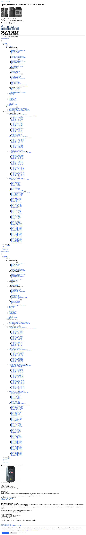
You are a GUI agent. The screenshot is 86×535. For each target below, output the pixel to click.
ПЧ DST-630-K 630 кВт (16, 240)
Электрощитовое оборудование (18, 57)
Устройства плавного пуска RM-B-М (17, 151)
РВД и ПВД (11, 94)
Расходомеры (12, 101)
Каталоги (8, 245)
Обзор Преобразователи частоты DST (20, 179)
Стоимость (5, 248)
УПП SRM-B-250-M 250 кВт (17, 173)
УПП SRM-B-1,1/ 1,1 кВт (17, 118)
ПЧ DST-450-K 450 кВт (16, 236)
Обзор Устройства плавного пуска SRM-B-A (21, 138)
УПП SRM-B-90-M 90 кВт (17, 166)
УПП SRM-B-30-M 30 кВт (17, 160)
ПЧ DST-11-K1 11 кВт (16, 209)
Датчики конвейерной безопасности (19, 86)
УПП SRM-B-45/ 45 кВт (16, 133)
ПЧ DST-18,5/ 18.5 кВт (16, 185)
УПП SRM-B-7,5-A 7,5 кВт (17, 140)
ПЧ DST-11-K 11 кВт (16, 210)
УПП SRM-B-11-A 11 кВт (17, 141)
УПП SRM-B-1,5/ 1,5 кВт (17, 119)
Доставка (5, 246)
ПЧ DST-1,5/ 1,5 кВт (16, 181)
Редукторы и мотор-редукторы (18, 61)
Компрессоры (12, 99)
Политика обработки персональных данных (19, 109)
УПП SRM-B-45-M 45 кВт (17, 162)
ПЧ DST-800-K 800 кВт (16, 243)
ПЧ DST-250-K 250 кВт (16, 230)
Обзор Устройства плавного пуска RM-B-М (21, 152)
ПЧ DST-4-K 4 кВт (15, 201)
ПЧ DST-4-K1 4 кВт (15, 200)
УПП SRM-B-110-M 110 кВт (17, 167)
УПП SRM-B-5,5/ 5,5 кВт (17, 123)
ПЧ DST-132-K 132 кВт (16, 224)
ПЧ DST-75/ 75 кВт (15, 189)
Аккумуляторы (14, 72)
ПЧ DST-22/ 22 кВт (15, 187)
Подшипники (14, 67)
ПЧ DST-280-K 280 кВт (16, 232)
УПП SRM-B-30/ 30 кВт (16, 130)
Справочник (9, 105)
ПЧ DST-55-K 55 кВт (16, 220)
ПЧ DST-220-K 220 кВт (16, 229)
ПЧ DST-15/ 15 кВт (15, 184)
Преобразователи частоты (17, 60)
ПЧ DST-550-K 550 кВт (16, 239)
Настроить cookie (22, 532)
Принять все (5, 532)
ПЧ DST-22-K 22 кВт (16, 215)
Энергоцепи (11, 103)
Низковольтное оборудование (18, 50)
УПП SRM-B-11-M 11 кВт (17, 156)
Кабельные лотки (15, 52)
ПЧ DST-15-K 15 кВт (16, 212)
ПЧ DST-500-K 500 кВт (16, 238)
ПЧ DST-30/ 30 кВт (15, 188)
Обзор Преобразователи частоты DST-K (20, 192)
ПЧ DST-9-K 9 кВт (15, 207)
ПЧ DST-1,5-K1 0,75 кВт (17, 195)
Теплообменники (13, 98)
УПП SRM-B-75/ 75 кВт (16, 135)
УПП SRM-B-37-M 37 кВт (17, 161)
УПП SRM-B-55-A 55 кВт (17, 150)
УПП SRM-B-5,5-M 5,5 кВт (17, 154)
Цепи (12, 79)
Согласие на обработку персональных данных (19, 110)
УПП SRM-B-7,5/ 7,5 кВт (17, 124)
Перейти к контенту (5, 1)
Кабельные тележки (15, 88)
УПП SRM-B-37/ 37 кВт (16, 131)
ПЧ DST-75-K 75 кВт (16, 221)
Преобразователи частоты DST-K (16, 190)
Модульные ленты (15, 77)
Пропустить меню (5, 38)
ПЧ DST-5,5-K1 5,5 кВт (16, 203)
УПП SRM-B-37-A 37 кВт (17, 147)
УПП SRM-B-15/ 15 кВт (16, 126)
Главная (5, 43)
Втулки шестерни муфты (17, 66)
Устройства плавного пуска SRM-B (17, 114)
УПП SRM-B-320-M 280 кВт (17, 175)
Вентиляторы (12, 97)
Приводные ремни (15, 82)
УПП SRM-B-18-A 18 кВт (17, 144)
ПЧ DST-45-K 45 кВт (16, 218)
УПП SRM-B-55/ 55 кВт (16, 134)
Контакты (5, 249)
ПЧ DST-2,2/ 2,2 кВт (16, 182)
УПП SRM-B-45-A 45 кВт (17, 148)
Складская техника (13, 104)
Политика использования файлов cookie (18, 108)
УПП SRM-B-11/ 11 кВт (16, 125)
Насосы (10, 95)
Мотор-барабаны (15, 81)
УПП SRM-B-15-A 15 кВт (17, 142)
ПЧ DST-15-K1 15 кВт (16, 211)
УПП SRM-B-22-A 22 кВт (17, 145)
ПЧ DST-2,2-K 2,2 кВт (16, 199)
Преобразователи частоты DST (16, 178)
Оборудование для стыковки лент (19, 84)
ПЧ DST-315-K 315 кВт (16, 233)
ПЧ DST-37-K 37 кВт (16, 217)
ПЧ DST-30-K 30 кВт (16, 216)
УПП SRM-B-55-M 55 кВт (17, 163)
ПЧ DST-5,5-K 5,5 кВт (16, 204)
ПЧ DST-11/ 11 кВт (15, 183)
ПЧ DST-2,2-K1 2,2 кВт (16, 198)
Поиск (16, 36)
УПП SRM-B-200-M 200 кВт (17, 172)
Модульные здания (13, 100)
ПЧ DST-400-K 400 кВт (16, 235)
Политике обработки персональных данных (31, 529)
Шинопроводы (12, 93)
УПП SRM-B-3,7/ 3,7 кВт (17, 122)
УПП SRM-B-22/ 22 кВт (16, 129)
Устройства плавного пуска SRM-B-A (17, 136)
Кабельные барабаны (16, 91)
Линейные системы (15, 62)
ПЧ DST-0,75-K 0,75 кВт (17, 194)
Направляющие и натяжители (18, 78)
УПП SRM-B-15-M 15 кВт (17, 157)
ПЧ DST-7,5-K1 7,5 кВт (16, 205)
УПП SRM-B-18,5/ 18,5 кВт (17, 128)
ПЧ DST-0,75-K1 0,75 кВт (17, 193)
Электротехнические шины (17, 56)
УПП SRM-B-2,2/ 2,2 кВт (17, 120)
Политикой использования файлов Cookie (16, 528)
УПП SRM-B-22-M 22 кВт (17, 158)
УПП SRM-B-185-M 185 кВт (17, 170)
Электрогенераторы (15, 71)
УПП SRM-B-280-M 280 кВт (17, 174)
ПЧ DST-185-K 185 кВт (16, 227)
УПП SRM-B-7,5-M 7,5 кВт (17, 155)
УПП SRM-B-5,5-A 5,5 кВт (17, 139)
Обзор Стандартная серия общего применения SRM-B (23, 116)
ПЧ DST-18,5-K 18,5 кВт (17, 213)
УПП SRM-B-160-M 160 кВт (17, 169)
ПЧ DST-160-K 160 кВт (16, 226)
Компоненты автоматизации (17, 63)
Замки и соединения (16, 76)
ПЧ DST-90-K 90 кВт (16, 222)
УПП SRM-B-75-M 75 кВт (17, 164)
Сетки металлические (16, 83)
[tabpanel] (43, 465)
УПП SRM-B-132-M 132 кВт (17, 168)
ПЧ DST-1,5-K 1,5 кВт (16, 197)
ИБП (12, 70)
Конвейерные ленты (16, 75)
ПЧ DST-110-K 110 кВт (16, 223)
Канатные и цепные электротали (18, 92)
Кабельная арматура (15, 55)
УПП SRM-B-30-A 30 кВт (17, 146)
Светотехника (14, 53)
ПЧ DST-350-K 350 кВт (16, 234)
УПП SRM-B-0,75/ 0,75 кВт (17, 117)
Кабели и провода (15, 51)
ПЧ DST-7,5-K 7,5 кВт (16, 206)
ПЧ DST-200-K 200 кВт (16, 228)
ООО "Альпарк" (10, 46)
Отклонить (13, 532)
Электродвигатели (15, 65)
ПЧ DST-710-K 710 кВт (16, 241)
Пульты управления (15, 89)
